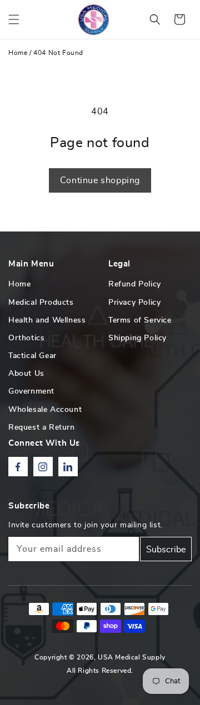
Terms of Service (140, 320)
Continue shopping (100, 180)
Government (31, 391)
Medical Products (41, 302)
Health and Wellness (47, 320)
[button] (14, 19)
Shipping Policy (137, 338)
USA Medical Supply (132, 657)
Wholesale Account (45, 410)
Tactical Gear (32, 356)
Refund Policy (134, 284)
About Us (26, 373)
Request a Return (41, 427)
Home (17, 52)
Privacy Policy (134, 302)
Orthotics (26, 338)
